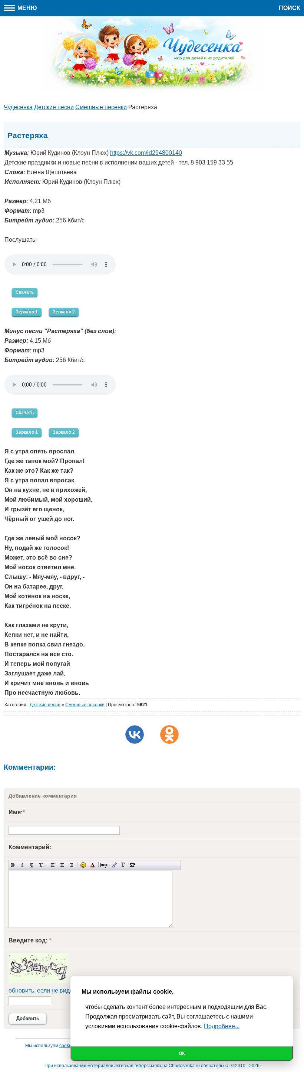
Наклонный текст (22, 865)
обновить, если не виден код (48, 990)
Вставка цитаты (113, 865)
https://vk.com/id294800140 (146, 153)
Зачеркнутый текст (41, 865)
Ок (182, 1053)
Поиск (289, 8)
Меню (26, 8)
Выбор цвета (92, 865)
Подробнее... (221, 1026)
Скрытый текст (104, 865)
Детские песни (45, 704)
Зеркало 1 (27, 312)
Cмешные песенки (85, 704)
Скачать (25, 292)
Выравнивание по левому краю (53, 865)
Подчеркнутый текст (31, 865)
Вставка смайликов (83, 865)
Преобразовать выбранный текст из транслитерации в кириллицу (123, 865)
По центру (62, 865)
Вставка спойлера (132, 865)
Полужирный (13, 865)
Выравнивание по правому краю (71, 865)
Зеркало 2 (64, 312)
